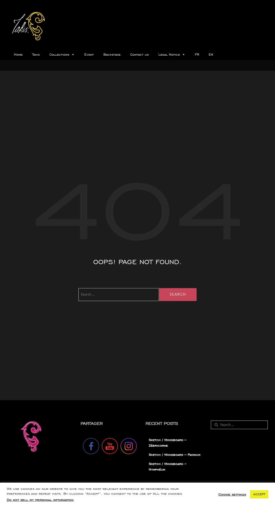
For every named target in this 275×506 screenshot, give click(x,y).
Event (89, 54)
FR (197, 54)
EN (211, 54)
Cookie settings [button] (232, 494)
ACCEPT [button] (259, 494)
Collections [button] (59, 54)
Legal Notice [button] (169, 54)
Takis (36, 54)
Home (18, 54)
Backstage (112, 54)
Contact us (139, 54)
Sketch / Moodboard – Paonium (174, 455)
